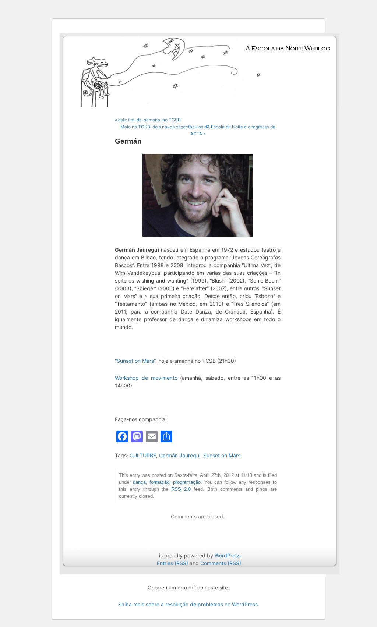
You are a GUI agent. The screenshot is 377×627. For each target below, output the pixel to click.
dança (139, 482)
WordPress (227, 555)
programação (187, 482)
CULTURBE (143, 455)
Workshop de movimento (146, 378)
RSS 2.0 (181, 489)
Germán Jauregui (179, 455)
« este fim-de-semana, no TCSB (148, 120)
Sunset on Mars (221, 455)
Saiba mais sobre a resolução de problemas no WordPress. (188, 604)
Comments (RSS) (220, 563)
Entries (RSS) (172, 563)
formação (159, 482)
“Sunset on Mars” (135, 361)
